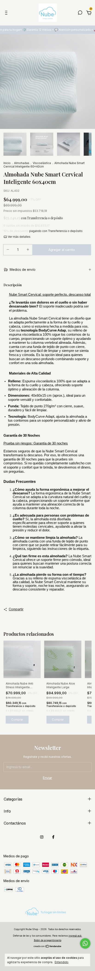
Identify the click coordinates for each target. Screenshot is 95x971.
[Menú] (7, 13)
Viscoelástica (42, 163)
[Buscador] (80, 13)
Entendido (61, 962)
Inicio (7, 163)
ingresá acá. (75, 935)
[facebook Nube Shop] (53, 837)
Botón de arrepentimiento (47, 940)
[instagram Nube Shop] (42, 837)
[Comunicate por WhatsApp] (85, 943)
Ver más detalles (18, 236)
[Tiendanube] (47, 947)
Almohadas (21, 163)
